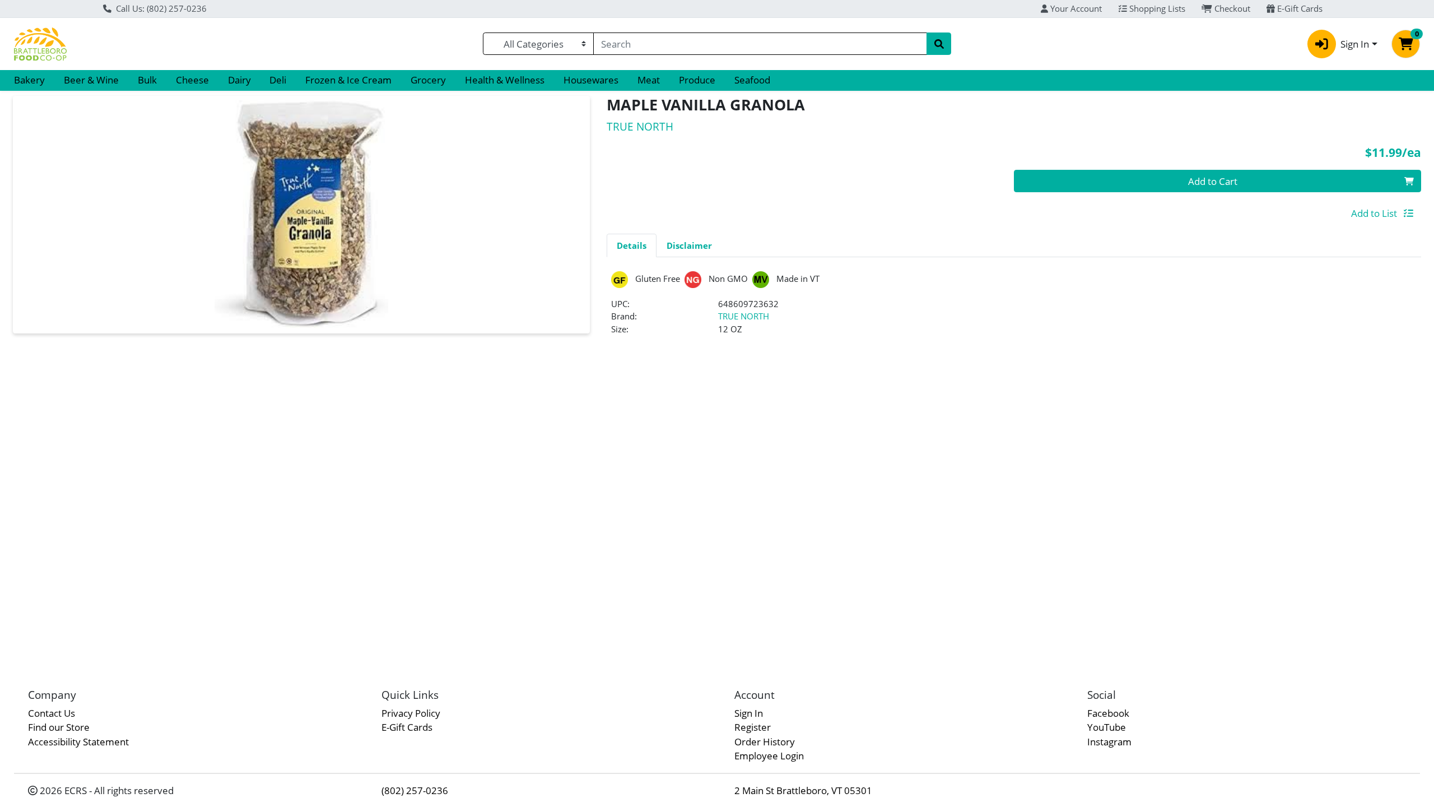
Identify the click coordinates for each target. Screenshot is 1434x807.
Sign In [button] (1354, 44)
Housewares (591, 79)
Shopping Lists (1156, 8)
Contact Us (51, 713)
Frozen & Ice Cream (348, 79)
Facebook (1108, 713)
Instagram (1109, 741)
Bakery (29, 79)
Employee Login (769, 755)
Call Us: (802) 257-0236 (160, 8)
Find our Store (59, 727)
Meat (648, 79)
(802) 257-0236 (414, 790)
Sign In (748, 713)
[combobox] (760, 44)
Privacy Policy (410, 713)
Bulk (147, 79)
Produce (697, 79)
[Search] (938, 44)
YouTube (1106, 727)
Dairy (239, 79)
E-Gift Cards (1299, 8)
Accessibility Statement (78, 741)
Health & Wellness (504, 79)
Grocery (428, 79)
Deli (277, 79)
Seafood (752, 79)
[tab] (632, 245)
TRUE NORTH (743, 316)
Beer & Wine (91, 79)
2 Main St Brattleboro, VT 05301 (803, 790)
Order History (764, 741)
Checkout (1231, 8)
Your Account (1075, 8)
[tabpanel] (1014, 308)
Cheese (192, 79)
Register (752, 727)
